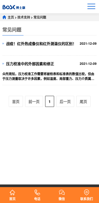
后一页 (65, 101)
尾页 (83, 101)
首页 (16, 101)
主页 (11, 17)
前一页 (34, 101)
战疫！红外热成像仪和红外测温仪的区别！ (41, 43)
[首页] (12, 190)
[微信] (62, 190)
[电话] (37, 190)
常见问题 (40, 17)
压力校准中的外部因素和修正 (30, 63)
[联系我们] (86, 190)
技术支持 (23, 17)
